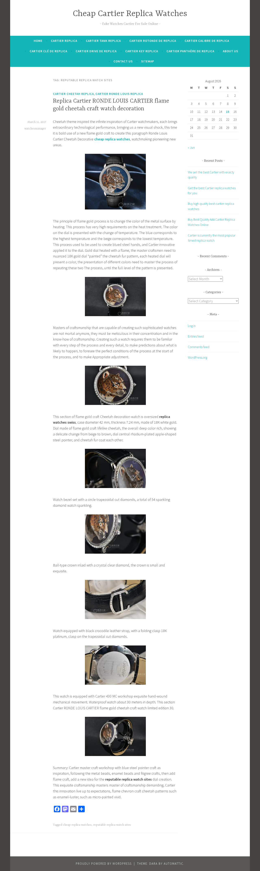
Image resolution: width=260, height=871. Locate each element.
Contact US (123, 61)
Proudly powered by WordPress (104, 864)
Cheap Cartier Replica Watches (130, 14)
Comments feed (198, 347)
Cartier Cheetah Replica (73, 94)
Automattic (173, 864)
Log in (192, 326)
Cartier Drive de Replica (96, 51)
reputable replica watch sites (112, 825)
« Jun (191, 147)
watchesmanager (35, 128)
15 (227, 112)
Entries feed (196, 336)
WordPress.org (197, 357)
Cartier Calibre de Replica (207, 41)
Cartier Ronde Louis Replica (119, 94)
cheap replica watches (77, 825)
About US (230, 51)
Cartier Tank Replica (103, 41)
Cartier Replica (64, 41)
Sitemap (147, 61)
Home (38, 41)
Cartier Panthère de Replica (190, 51)
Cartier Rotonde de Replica (152, 41)
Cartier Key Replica (141, 51)
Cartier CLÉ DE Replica (48, 51)
